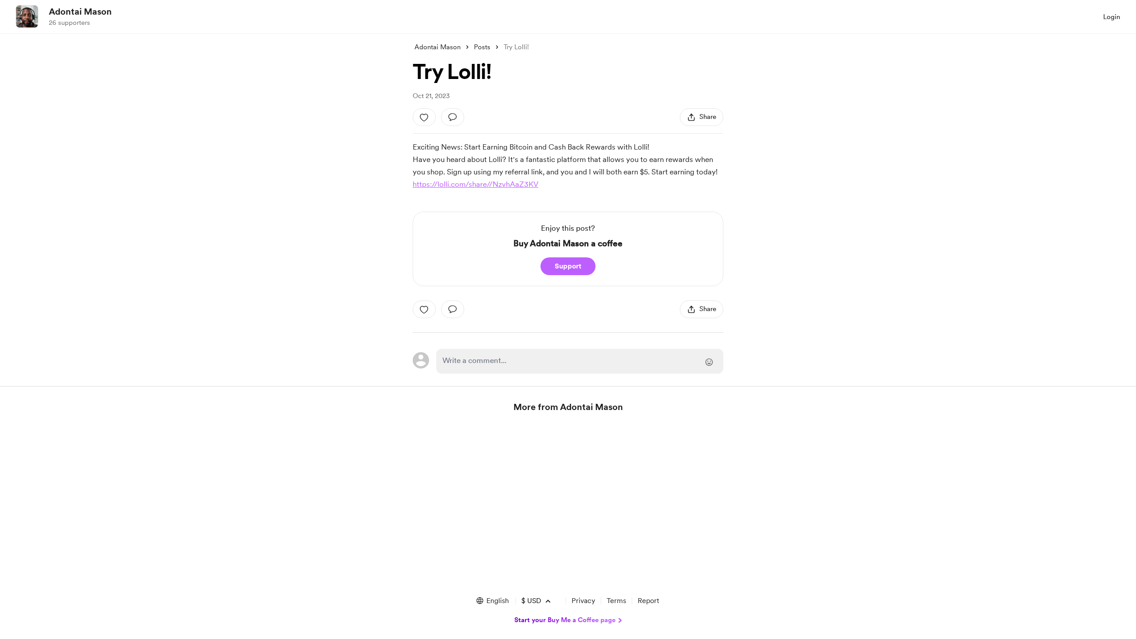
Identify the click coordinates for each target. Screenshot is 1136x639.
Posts (482, 47)
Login (1111, 17)
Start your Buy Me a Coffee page (564, 620)
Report (648, 600)
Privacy (583, 600)
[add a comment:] (452, 117)
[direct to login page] (579, 361)
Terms (616, 600)
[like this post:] (424, 117)
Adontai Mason (80, 11)
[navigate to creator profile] (27, 16)
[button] (492, 601)
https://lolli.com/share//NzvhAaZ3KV (475, 184)
